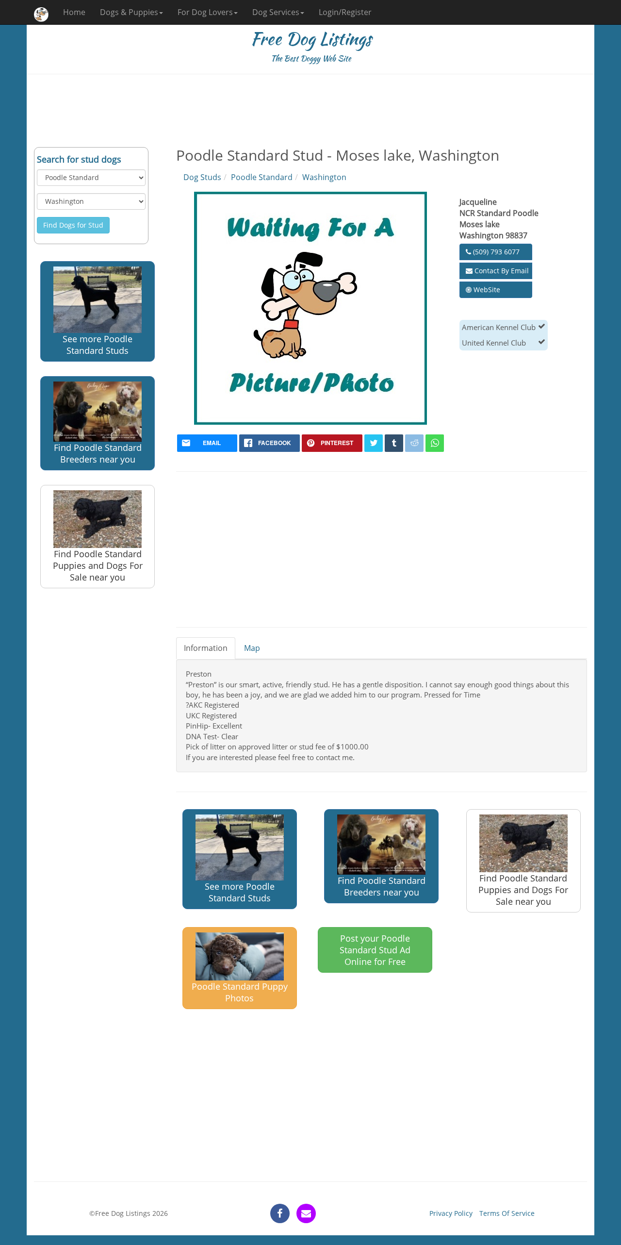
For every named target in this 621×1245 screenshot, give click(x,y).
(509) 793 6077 (495, 251)
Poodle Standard (262, 177)
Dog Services (275, 12)
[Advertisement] (310, 111)
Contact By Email (501, 270)
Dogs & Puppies (129, 12)
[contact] (306, 1213)
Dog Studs (202, 177)
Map (252, 648)
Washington (324, 177)
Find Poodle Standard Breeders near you (98, 453)
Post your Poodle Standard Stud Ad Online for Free (375, 949)
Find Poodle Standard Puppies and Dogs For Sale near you (98, 565)
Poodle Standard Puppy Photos (240, 992)
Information (206, 648)
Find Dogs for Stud (73, 225)
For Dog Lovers (205, 12)
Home (74, 12)
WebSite (486, 289)
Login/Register (345, 12)
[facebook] (280, 1213)
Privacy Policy (451, 1213)
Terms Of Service (507, 1213)
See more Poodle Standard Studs (97, 344)
